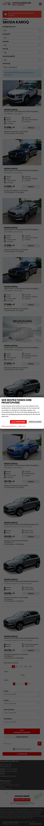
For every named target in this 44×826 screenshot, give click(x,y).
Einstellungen (35, 422)
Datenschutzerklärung (9, 426)
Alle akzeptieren (18, 422)
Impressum (21, 426)
